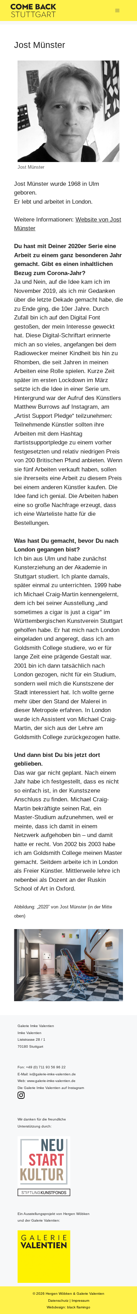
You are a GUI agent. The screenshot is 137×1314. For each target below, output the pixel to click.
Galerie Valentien (90, 1293)
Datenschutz (58, 1300)
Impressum (80, 1300)
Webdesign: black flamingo (68, 1307)
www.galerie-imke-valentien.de (51, 1081)
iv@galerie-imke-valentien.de (53, 1074)
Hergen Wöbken (59, 1293)
